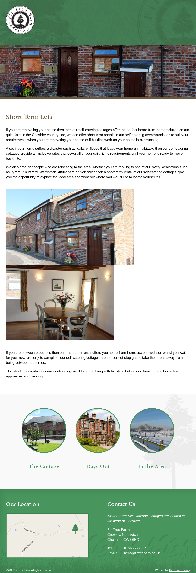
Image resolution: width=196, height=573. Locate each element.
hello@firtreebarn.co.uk (142, 553)
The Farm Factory (179, 570)
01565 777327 (135, 548)
